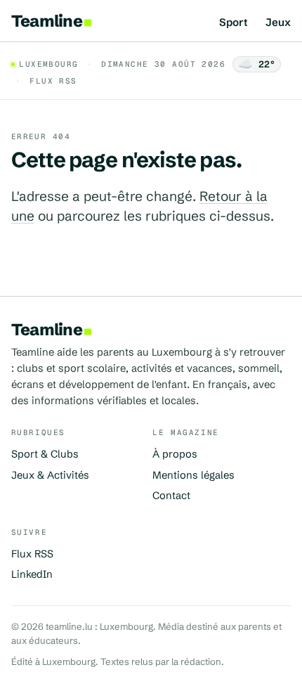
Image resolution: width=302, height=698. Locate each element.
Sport (233, 23)
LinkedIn (32, 574)
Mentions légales (193, 475)
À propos (174, 454)
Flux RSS (53, 81)
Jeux (278, 23)
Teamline (46, 21)
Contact (171, 495)
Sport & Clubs (45, 454)
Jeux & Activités (50, 475)
